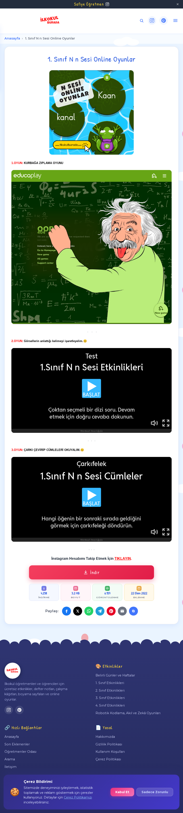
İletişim (10, 767)
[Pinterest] (163, 20)
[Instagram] (152, 20)
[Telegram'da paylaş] (100, 611)
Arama (9, 759)
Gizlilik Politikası (109, 744)
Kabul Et (122, 792)
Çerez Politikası (108, 759)
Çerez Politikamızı (78, 797)
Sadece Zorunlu (154, 792)
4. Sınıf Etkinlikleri (110, 705)
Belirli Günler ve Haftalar (115, 675)
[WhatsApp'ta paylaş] (88, 611)
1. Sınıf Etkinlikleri (110, 683)
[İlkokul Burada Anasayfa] (50, 20)
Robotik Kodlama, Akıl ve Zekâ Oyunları (128, 713)
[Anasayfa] (12, 671)
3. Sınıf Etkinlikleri (110, 698)
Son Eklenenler (17, 744)
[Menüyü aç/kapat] (175, 20)
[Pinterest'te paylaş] (111, 611)
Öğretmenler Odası (20, 752)
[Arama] (142, 20)
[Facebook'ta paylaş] (66, 611)
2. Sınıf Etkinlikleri (110, 691)
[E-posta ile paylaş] (122, 611)
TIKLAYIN (122, 558)
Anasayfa (12, 38)
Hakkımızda (105, 737)
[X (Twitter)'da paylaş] (77, 611)
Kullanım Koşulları (110, 752)
